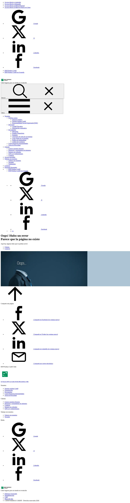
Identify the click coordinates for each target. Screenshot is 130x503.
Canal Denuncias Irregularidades (18, 143)
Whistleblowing (9, 495)
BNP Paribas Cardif (10, 70)
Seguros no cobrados (14, 152)
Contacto (11, 155)
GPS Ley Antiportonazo (15, 154)
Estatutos (15, 135)
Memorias (15, 131)
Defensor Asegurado (11, 494)
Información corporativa (19, 128)
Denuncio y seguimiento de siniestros (19, 150)
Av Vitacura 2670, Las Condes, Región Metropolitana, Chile (14, 381)
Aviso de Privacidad (14, 145)
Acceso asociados (10, 157)
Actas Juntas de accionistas (20, 138)
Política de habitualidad (19, 140)
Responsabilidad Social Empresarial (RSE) (25, 123)
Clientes (7, 147)
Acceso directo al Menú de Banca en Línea (17, 7)
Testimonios (12, 164)
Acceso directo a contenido (13, 2)
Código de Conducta (18, 142)
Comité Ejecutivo (17, 126)
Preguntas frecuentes (11, 167)
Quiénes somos (13, 118)
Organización (9, 390)
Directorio (11, 125)
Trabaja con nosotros (11, 159)
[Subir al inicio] (15, 300)
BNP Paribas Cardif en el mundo (14, 72)
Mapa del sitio (9, 499)
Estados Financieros (18, 133)
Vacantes (11, 162)
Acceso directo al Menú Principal (15, 6)
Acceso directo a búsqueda (13, 4)
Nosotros (7, 116)
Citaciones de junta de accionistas (22, 136)
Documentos (12, 130)
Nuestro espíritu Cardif (19, 121)
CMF (6, 497)
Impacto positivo (17, 119)
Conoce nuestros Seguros (16, 148)
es (12, 231)
